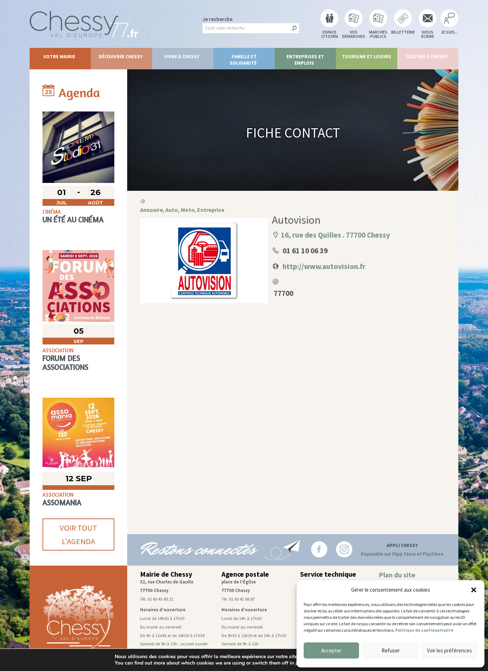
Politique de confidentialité (424, 630)
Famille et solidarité (243, 59)
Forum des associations (65, 363)
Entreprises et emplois (305, 59)
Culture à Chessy (426, 56)
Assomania (62, 502)
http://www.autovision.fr (324, 266)
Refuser (391, 650)
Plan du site (397, 575)
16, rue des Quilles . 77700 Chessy (335, 235)
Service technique (328, 574)
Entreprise (210, 209)
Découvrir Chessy (121, 56)
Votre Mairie (59, 56)
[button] (473, 589)
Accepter (331, 650)
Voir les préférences (449, 650)
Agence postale (245, 574)
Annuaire (151, 209)
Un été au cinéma (73, 219)
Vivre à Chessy (181, 56)
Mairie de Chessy (166, 574)
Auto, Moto (180, 209)
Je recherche (218, 19)
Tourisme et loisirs (366, 56)
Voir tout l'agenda (78, 534)
